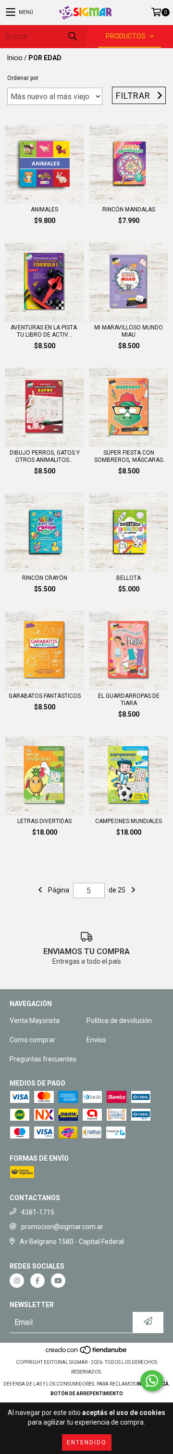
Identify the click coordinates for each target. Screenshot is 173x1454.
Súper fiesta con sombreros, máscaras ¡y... (128, 456)
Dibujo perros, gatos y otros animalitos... (45, 456)
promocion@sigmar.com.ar (62, 1227)
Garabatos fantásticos (45, 696)
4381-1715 (37, 1212)
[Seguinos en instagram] (17, 1280)
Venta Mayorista (35, 1020)
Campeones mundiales (128, 821)
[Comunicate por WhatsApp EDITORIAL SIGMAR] (151, 1380)
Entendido (87, 1442)
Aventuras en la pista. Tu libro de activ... (44, 331)
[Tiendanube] (87, 1352)
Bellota (128, 578)
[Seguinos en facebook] (37, 1280)
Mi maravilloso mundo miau (128, 331)
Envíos (96, 1040)
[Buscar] (72, 36)
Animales (44, 209)
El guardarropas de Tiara (129, 700)
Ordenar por (22, 78)
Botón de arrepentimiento (86, 1393)
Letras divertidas (44, 821)
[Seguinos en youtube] (58, 1280)
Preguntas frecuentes (43, 1059)
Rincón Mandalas (128, 209)
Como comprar (32, 1040)
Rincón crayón (44, 578)
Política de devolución (119, 1020)
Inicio (15, 58)
